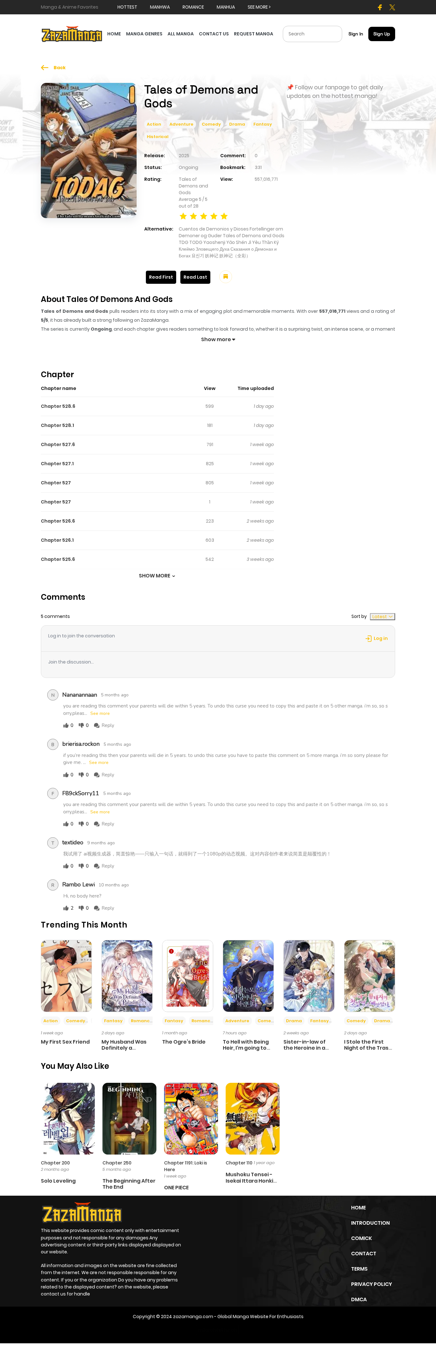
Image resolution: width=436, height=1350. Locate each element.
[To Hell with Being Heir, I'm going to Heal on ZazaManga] (248, 975)
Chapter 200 (55, 1163)
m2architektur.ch (217, 1330)
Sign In (356, 34)
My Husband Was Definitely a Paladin (124, 1048)
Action (154, 124)
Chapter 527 (56, 483)
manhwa (160, 7)
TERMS (359, 1269)
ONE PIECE (176, 1187)
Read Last (195, 277)
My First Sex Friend (65, 1042)
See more (100, 713)
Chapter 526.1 (57, 540)
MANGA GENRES (144, 34)
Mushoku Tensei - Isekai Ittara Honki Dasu (249, 1180)
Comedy (211, 124)
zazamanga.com (193, 1316)
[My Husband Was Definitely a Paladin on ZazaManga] (127, 975)
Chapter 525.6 (58, 559)
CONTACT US (214, 34)
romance (193, 7)
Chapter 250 (117, 1163)
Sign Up (381, 34)
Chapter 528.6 (58, 406)
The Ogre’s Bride (184, 1042)
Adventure (181, 124)
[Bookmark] (225, 276)
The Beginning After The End (128, 1184)
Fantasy (262, 124)
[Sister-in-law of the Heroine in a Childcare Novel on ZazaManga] (309, 975)
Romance (142, 1021)
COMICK (361, 1238)
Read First (161, 277)
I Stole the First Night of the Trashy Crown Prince (369, 1048)
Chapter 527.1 (57, 463)
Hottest (127, 7)
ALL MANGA (181, 34)
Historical (158, 137)
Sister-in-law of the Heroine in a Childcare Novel (304, 1048)
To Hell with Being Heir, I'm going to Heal (246, 1048)
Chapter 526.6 (58, 521)
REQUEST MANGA (253, 34)
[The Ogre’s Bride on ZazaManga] (187, 975)
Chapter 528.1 (57, 425)
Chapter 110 (239, 1163)
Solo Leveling (58, 1181)
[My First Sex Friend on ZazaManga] (66, 975)
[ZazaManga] (72, 33)
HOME (114, 34)
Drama (237, 124)
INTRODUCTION (370, 1223)
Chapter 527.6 (58, 444)
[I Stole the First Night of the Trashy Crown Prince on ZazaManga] (369, 975)
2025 (184, 155)
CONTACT (363, 1253)
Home (358, 1207)
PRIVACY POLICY (371, 1284)
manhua (226, 7)
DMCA (359, 1299)
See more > (259, 7)
